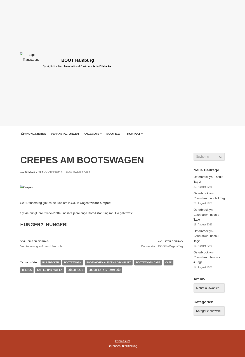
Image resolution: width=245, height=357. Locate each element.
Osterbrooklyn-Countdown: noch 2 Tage (206, 214)
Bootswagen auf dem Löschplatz (108, 262)
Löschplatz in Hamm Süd (105, 270)
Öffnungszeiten (33, 134)
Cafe (168, 262)
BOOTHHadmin (53, 171)
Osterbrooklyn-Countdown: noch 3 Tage (206, 235)
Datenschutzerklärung (122, 346)
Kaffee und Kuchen (49, 270)
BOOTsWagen (74, 171)
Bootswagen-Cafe (148, 262)
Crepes (27, 270)
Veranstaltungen (65, 134)
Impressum (122, 341)
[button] (101, 134)
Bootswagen (72, 262)
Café (87, 171)
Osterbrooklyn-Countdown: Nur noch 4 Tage (208, 257)
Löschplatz (75, 270)
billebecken (50, 262)
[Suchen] (221, 157)
